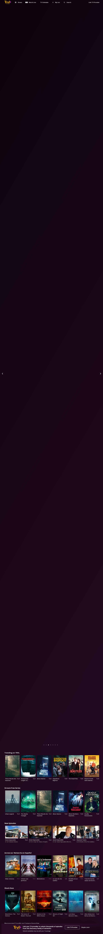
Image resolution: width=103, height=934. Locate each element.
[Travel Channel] (9, 2)
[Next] (100, 374)
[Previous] (3, 374)
